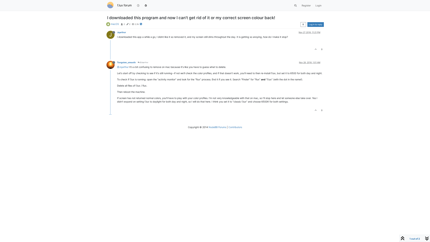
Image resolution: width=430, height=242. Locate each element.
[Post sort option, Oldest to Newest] (303, 24)
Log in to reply (315, 24)
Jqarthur (121, 32)
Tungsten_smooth (126, 62)
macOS (115, 24)
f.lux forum (124, 5)
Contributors (235, 127)
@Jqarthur (143, 62)
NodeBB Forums (217, 127)
